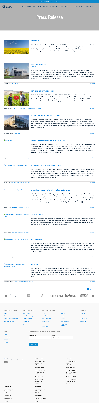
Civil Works (44, 323)
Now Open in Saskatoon (37, 239)
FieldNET (15, 108)
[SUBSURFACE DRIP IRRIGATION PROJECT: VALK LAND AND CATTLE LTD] (16, 147)
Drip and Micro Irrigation (64, 324)
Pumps (43, 313)
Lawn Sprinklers (65, 321)
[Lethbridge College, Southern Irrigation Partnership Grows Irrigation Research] (16, 197)
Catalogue (82, 313)
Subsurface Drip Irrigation (24, 57)
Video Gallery (83, 321)
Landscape (63, 318)
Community (7, 336)
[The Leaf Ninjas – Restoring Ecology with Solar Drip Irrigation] (16, 172)
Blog (81, 323)
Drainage (63, 313)
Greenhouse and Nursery (10, 315)
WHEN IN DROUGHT (35, 41)
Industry (54, 335)
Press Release (15, 57)
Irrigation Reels (26, 321)
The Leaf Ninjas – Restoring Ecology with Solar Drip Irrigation (46, 165)
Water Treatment (46, 315)
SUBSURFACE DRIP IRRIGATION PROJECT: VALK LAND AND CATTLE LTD (48, 140)
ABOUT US (6, 331)
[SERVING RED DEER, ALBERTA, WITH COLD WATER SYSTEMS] (16, 122)
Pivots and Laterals (22, 108)
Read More (92, 57)
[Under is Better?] (16, 271)
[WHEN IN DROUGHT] (16, 47)
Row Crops (6, 313)
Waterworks (45, 326)
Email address (33, 335)
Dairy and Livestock (9, 321)
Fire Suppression (46, 321)
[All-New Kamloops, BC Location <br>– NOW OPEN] (16, 71)
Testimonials (36, 108)
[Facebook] (5, 361)
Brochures (82, 315)
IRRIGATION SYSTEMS (28, 310)
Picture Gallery (83, 318)
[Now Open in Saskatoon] (16, 246)
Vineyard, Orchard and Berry (11, 318)
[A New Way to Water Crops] (16, 221)
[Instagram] (7, 361)
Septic (62, 315)
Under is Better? (35, 264)
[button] (95, 6)
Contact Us (6, 342)
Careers (6, 339)
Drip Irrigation (14, 182)
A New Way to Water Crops (37, 215)
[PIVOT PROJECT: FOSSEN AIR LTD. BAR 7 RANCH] (16, 98)
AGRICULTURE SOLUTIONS (10, 310)
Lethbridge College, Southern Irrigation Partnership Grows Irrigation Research (50, 190)
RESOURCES (83, 310)
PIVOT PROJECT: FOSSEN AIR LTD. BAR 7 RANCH (42, 91)
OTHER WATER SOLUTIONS (48, 310)
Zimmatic (41, 108)
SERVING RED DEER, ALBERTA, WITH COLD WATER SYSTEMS (45, 116)
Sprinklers (25, 323)
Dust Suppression (46, 318)
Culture (5, 334)
